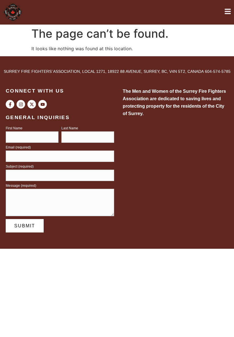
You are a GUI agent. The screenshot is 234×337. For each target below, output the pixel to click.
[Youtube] (42, 104)
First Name (14, 128)
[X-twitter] (31, 104)
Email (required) (18, 147)
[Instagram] (21, 104)
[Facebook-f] (10, 104)
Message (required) (21, 186)
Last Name (69, 128)
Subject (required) (20, 166)
